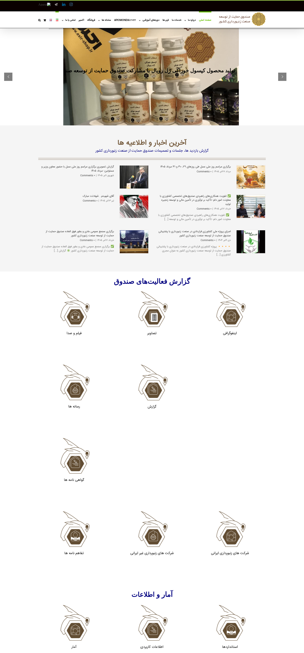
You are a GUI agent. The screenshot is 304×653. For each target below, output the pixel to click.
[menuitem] (203, 19)
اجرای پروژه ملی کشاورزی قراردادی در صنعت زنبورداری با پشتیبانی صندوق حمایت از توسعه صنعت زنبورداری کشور (194, 233)
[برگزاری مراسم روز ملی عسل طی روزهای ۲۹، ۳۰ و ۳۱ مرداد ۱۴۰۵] (251, 177)
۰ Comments (87, 175)
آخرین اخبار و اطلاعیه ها (152, 143)
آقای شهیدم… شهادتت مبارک (98, 196)
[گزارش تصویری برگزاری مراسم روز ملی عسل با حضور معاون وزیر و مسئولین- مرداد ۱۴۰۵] (134, 177)
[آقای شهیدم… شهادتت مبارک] (134, 206)
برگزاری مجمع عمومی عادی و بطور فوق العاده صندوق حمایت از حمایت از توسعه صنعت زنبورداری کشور (80, 233)
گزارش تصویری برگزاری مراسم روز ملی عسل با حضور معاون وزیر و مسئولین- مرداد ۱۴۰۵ (77, 168)
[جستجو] (39, 19)
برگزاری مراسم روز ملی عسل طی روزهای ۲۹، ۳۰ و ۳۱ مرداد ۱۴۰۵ (195, 166)
